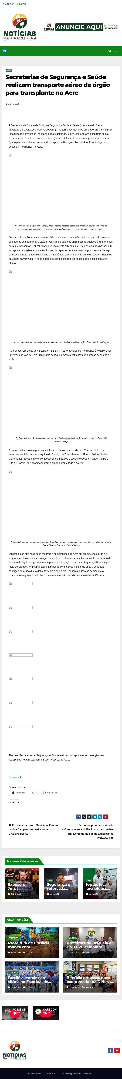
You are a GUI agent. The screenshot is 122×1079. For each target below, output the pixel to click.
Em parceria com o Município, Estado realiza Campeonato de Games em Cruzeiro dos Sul (33, 829)
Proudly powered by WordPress (43, 1073)
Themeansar (87, 1073)
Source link (15, 777)
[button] (109, 51)
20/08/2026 (74, 953)
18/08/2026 (74, 987)
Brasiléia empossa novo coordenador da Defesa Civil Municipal (89, 981)
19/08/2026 (16, 987)
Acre (9, 70)
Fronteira (13, 938)
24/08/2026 (16, 953)
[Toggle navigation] (116, 51)
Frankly (30, 953)
